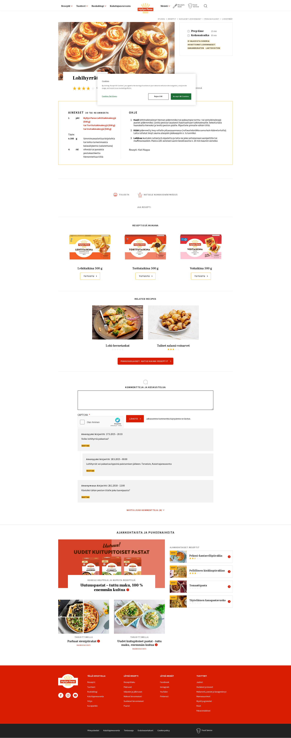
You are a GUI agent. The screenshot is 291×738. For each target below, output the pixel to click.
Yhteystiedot (93, 730)
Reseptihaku (129, 682)
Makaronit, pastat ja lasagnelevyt (211, 691)
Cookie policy (163, 730)
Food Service (196, 6)
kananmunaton (196, 48)
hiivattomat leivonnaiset (201, 44)
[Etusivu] (145, 9)
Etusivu (161, 19)
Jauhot (199, 682)
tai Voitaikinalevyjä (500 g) (97, 128)
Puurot (127, 705)
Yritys (89, 701)
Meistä (164, 6)
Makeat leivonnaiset (133, 696)
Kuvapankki (92, 705)
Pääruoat (128, 687)
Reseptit (65, 6)
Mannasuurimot (203, 696)
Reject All (158, 96)
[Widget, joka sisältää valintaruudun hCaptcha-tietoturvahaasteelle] (100, 422)
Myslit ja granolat (204, 701)
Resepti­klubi (181, 6)
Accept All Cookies (181, 96)
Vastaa (85, 446)
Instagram (68, 695)
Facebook (60, 695)
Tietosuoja (129, 730)
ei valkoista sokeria (198, 41)
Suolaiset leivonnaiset (190, 19)
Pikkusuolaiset (211, 19)
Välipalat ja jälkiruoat (133, 691)
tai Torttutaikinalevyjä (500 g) (99, 125)
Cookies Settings (109, 96)
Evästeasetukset (145, 730)
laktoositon (213, 48)
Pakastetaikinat (203, 710)
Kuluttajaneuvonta (120, 6)
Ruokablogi (98, 6)
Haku (205, 6)
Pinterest (164, 696)
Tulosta (124, 194)
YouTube (75, 695)
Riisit (198, 705)
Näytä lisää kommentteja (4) (144, 510)
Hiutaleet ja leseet (204, 687)
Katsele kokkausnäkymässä (161, 194)
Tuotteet (80, 6)
